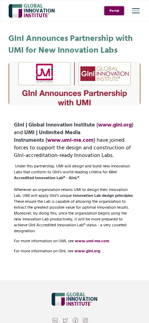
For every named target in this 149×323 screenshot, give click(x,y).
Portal (114, 11)
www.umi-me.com (70, 140)
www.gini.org (115, 125)
